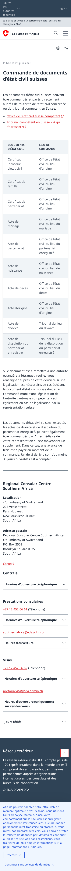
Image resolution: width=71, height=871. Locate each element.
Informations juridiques (26, 847)
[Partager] (66, 47)
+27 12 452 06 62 (15, 668)
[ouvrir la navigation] (65, 33)
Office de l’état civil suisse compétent (33, 116)
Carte (7, 564)
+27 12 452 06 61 (15, 609)
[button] (64, 753)
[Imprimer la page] (58, 47)
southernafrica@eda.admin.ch (24, 632)
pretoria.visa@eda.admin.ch (23, 691)
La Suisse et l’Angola (25, 34)
